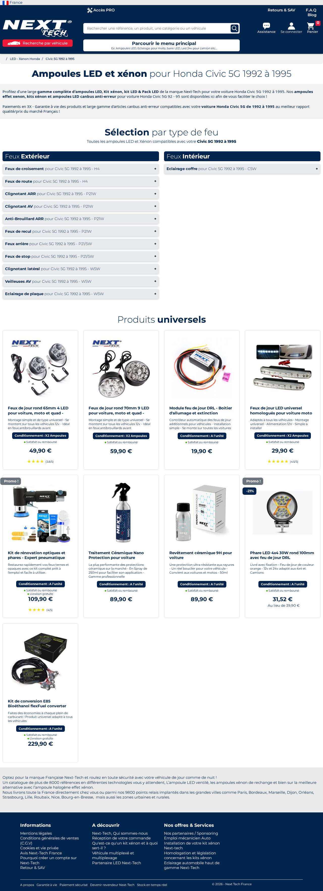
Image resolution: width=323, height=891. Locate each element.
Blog (312, 14)
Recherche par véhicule (45, 43)
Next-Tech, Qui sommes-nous (120, 833)
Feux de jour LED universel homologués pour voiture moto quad (281, 413)
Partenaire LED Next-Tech (116, 862)
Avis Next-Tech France (41, 853)
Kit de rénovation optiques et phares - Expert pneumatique (36, 555)
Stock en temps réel (152, 885)
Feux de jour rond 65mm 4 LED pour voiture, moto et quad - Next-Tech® (38, 413)
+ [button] (80, 168)
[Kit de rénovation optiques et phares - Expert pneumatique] (40, 512)
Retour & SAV (32, 867)
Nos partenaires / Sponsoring (191, 833)
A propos (27, 885)
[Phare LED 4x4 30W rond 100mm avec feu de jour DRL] (283, 512)
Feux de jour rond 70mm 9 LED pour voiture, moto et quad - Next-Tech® (119, 413)
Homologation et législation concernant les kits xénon (190, 855)
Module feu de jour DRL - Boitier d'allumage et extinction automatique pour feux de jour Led (200, 415)
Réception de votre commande (121, 838)
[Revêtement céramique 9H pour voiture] (202, 512)
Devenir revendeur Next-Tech (112, 885)
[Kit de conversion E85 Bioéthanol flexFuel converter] (40, 660)
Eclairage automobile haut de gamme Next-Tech (192, 865)
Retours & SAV (281, 10)
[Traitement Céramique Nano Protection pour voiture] (121, 512)
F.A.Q (311, 10)
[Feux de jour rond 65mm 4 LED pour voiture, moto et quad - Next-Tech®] (40, 367)
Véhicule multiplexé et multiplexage (113, 855)
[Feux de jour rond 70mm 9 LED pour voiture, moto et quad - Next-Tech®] (121, 367)
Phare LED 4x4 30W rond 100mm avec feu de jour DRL (282, 555)
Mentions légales (36, 833)
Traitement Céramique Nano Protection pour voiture (116, 555)
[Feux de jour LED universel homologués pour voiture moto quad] (283, 367)
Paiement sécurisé (74, 885)
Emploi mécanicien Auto (187, 838)
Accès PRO (103, 10)
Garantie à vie (47, 885)
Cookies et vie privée (39, 848)
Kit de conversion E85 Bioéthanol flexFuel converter (37, 704)
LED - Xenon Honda (25, 59)
